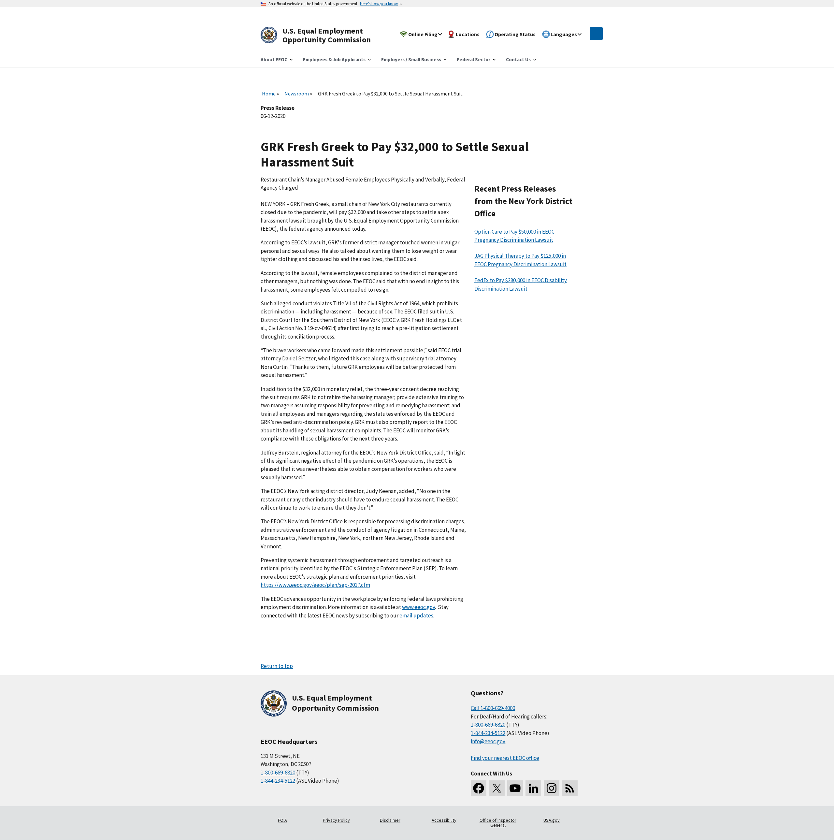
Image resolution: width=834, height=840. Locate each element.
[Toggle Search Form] (596, 33)
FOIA (282, 820)
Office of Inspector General (498, 822)
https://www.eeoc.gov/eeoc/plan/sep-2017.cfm (315, 584)
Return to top (277, 666)
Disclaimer (390, 820)
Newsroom (296, 93)
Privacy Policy (336, 820)
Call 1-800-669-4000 (493, 708)
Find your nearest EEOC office (505, 757)
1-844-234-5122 (278, 780)
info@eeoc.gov (488, 741)
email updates (416, 615)
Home (269, 93)
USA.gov (551, 820)
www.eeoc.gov (418, 607)
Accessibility (444, 820)
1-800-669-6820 (278, 772)
